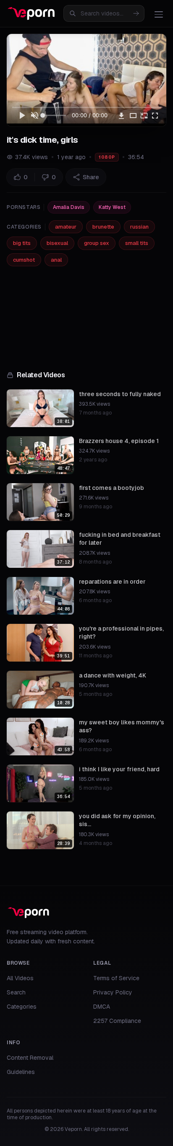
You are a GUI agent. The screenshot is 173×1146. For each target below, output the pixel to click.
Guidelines (21, 1072)
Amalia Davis (68, 207)
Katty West (112, 207)
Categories (22, 1006)
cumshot (24, 259)
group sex (96, 243)
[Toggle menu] (158, 14)
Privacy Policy (112, 992)
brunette (103, 226)
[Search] (136, 13)
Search (16, 992)
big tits (22, 243)
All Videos (20, 978)
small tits (136, 243)
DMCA (101, 1006)
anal (56, 259)
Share (91, 177)
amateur (65, 226)
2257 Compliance (117, 1021)
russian (139, 226)
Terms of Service (116, 978)
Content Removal (30, 1057)
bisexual (57, 243)
